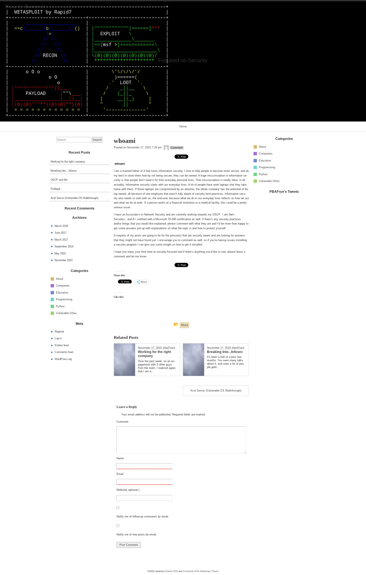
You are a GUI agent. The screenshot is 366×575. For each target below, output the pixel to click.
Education (265, 160)
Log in (58, 338)
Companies (266, 153)
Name (130, 459)
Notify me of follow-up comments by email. (142, 516)
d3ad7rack (169, 347)
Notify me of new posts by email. (136, 534)
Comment (133, 422)
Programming (267, 167)
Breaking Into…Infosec (64, 170)
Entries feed (61, 345)
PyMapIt (55, 188)
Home (183, 126)
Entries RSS (171, 571)
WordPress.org (63, 358)
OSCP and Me (59, 179)
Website (121, 489)
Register (59, 331)
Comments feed (64, 352)
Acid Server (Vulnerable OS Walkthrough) (74, 198)
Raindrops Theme (209, 571)
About (262, 146)
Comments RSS (191, 571)
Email (130, 474)
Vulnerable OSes (269, 181)
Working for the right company (68, 161)
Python (263, 174)
